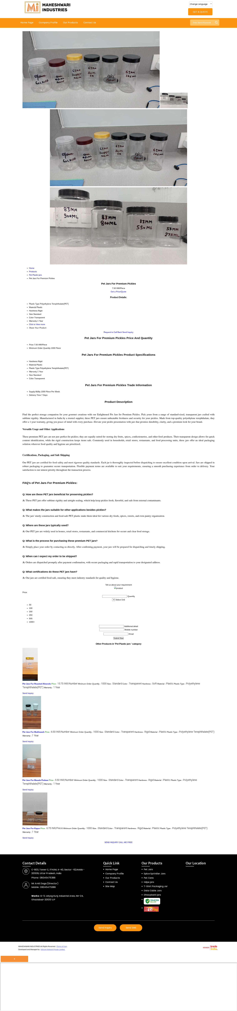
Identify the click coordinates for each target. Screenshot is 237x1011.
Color (31, 378)
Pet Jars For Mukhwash (33, 732)
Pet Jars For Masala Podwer (35, 780)
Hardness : (149, 684)
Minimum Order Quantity (39, 348)
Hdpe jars (149, 882)
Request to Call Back (113, 332)
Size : (114, 684)
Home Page (26, 22)
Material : (165, 684)
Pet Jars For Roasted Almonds (36, 684)
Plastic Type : (190, 732)
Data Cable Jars (153, 890)
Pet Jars (148, 869)
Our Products (70, 22)
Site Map (110, 886)
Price (31, 345)
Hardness (33, 361)
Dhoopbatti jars (152, 894)
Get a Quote (200, 11)
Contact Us (89, 22)
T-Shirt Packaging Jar (156, 886)
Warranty (33, 371)
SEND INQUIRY (111, 842)
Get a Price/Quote (118, 292)
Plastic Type (34, 368)
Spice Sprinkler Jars (154, 873)
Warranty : (52, 687)
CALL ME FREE (125, 842)
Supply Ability (34, 391)
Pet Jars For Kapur (31, 828)
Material (32, 365)
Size (31, 375)
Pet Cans (149, 877)
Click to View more (37, 324)
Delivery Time (35, 395)
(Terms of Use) (61, 946)
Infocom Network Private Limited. (53, 949)
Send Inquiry (127, 332)
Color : (132, 684)
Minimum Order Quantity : (92, 684)
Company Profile (48, 22)
